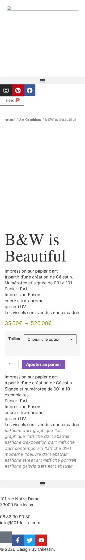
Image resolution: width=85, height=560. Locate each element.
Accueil (10, 119)
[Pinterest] (18, 90)
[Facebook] (29, 90)
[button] (42, 80)
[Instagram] (6, 90)
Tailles (14, 338)
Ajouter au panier (43, 364)
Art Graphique (30, 119)
